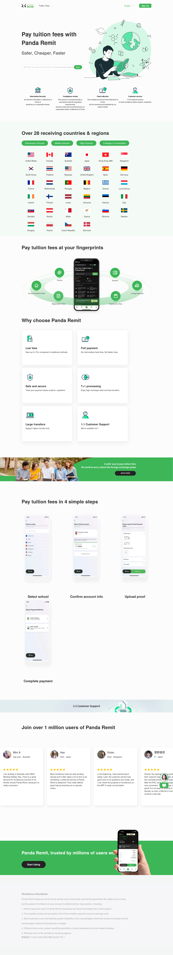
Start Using (33, 864)
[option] (21, 776)
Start (78, 67)
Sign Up (145, 5)
